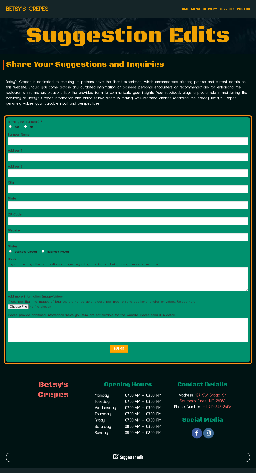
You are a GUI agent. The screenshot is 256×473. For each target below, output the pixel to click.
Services (227, 9)
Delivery (210, 9)
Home (183, 9)
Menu (195, 9)
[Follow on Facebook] (197, 433)
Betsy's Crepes (27, 9)
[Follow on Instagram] (208, 433)
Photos (243, 9)
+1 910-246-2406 (217, 407)
